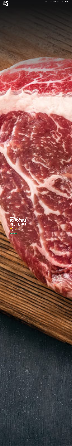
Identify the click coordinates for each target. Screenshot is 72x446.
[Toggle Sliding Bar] (69, 1)
